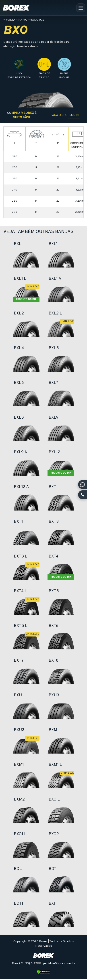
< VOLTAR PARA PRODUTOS (23, 20)
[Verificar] (43, 972)
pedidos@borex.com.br (59, 963)
